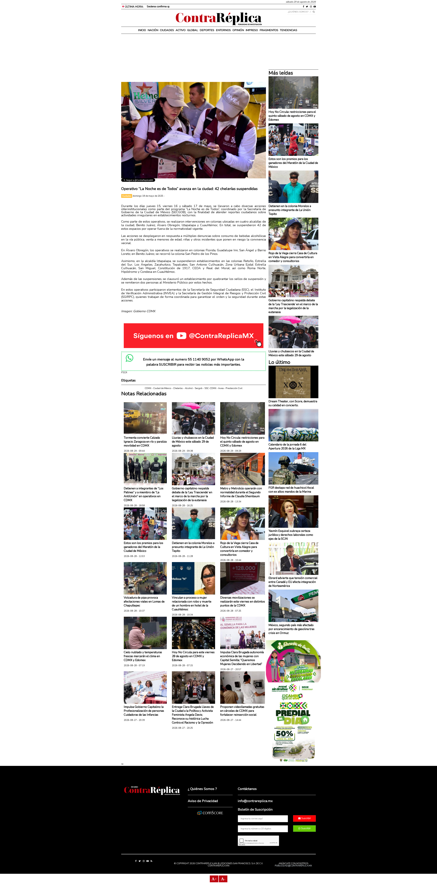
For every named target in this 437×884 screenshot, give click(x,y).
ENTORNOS (223, 30)
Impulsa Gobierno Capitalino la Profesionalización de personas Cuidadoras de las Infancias (144, 711)
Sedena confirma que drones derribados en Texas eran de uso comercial (189, 6)
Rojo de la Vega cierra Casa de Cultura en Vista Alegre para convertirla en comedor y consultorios (239, 549)
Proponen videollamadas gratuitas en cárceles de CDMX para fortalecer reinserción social (242, 711)
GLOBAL (192, 30)
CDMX (148, 388)
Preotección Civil (234, 388)
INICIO (142, 30)
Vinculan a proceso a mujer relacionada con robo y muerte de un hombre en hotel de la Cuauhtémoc (191, 603)
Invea (221, 388)
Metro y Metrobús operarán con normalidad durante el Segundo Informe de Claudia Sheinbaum (241, 492)
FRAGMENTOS (269, 30)
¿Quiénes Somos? (298, 11)
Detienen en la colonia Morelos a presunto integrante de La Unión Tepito (193, 547)
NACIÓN (153, 30)
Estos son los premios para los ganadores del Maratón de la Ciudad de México (143, 547)
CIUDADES (167, 30)
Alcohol (189, 388)
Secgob (198, 388)
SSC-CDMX (210, 388)
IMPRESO (252, 30)
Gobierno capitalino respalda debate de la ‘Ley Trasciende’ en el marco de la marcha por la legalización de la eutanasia (192, 494)
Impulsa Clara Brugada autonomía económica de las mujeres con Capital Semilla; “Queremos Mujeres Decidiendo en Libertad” (242, 658)
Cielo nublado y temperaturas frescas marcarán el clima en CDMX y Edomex (143, 656)
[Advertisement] (193, 58)
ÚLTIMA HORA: (133, 7)
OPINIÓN (238, 30)
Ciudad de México (162, 388)
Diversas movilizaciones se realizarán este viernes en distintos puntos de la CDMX (242, 601)
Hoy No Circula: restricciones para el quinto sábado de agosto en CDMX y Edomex (242, 442)
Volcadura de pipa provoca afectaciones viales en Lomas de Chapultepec (144, 601)
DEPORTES (207, 30)
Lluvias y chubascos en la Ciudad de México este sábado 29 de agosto (193, 442)
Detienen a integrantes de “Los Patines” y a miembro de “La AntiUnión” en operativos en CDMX (143, 494)
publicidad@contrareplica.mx (293, 865)
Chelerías (178, 388)
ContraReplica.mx (218, 865)
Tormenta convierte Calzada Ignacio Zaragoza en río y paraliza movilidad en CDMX (145, 442)
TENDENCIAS (288, 30)
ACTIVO (181, 30)
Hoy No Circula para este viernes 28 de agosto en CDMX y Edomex (193, 656)
